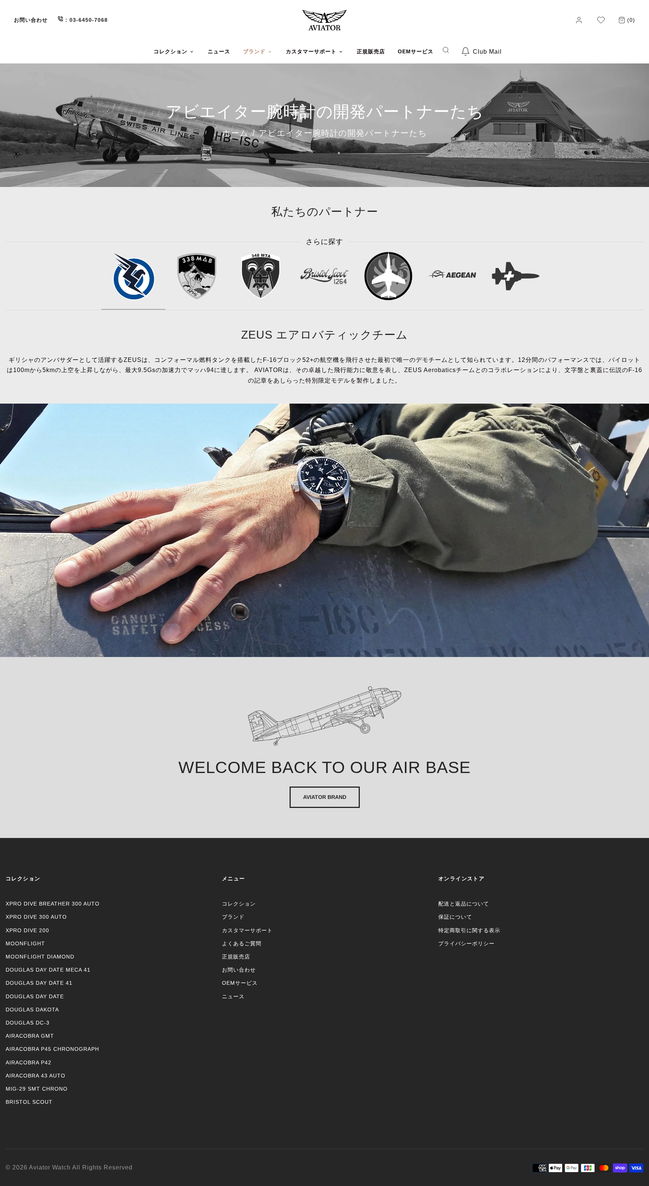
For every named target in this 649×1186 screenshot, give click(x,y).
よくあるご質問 (241, 943)
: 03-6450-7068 (85, 20)
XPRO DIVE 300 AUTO (36, 917)
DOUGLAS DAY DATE (35, 996)
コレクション (239, 904)
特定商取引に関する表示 (469, 930)
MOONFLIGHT (25, 943)
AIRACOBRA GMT (30, 1036)
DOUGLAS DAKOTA (32, 1010)
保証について (455, 917)
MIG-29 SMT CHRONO (37, 1089)
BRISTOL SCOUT (29, 1102)
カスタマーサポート (247, 930)
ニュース (233, 996)
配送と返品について (463, 904)
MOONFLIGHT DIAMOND (40, 957)
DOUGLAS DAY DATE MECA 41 (48, 970)
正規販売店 (236, 957)
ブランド (233, 917)
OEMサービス (240, 983)
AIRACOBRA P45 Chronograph (52, 1049)
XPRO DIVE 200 (27, 930)
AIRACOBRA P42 (28, 1062)
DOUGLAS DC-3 (28, 1023)
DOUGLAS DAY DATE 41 (39, 983)
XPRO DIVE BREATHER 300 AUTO (53, 904)
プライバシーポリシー (466, 943)
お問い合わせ (31, 20)
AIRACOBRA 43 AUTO (35, 1076)
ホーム (235, 133)
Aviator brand (324, 797)
